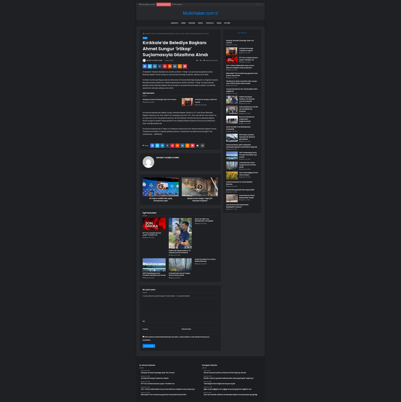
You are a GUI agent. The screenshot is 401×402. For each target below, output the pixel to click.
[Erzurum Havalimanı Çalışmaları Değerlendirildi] (232, 120)
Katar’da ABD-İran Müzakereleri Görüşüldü (204, 220)
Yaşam (218, 23)
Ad (144, 321)
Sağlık (200, 23)
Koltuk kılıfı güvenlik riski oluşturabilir (240, 190)
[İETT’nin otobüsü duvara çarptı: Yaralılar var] (154, 224)
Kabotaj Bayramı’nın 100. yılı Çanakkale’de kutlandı (248, 109)
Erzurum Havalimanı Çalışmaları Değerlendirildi (246, 119)
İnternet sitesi (186, 329)
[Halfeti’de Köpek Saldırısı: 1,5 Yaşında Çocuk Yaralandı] (180, 233)
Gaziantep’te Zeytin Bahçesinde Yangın (247, 196)
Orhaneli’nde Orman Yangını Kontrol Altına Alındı (179, 274)
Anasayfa (174, 23)
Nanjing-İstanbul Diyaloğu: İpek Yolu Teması (159, 99)
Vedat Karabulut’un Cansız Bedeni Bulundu (205, 260)
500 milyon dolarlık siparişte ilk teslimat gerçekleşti (247, 137)
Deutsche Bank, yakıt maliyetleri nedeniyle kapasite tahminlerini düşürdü (241, 146)
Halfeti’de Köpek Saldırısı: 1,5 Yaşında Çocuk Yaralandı (180, 252)
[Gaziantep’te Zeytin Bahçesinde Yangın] (232, 198)
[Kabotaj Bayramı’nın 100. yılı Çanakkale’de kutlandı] (232, 110)
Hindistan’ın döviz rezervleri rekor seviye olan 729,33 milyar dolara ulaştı (241, 82)
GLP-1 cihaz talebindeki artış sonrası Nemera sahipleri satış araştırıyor (240, 66)
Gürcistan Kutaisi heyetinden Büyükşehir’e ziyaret (237, 206)
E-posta (146, 329)
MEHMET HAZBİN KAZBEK (154, 60)
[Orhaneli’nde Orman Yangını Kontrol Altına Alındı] (180, 264)
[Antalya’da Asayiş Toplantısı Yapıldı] (187, 102)
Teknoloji (210, 23)
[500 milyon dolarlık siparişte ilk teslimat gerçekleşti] (232, 138)
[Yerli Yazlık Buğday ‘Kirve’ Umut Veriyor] (232, 175)
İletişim (227, 23)
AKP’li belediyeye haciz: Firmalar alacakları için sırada (154, 274)
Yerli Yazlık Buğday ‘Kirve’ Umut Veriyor (248, 174)
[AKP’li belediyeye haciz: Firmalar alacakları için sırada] (154, 264)
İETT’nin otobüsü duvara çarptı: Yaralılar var (186, 4)
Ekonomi (192, 23)
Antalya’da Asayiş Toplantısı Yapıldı (246, 49)
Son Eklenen (242, 33)
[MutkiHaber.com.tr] (200, 13)
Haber (183, 23)
